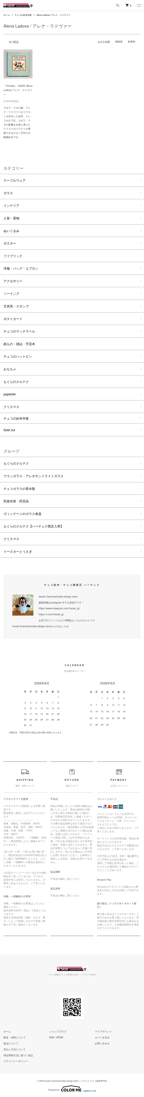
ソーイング (11, 293)
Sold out (9, 429)
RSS (51, 1037)
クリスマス (11, 406)
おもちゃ (10, 369)
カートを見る (102, 1037)
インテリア (11, 205)
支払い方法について (15, 1049)
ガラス (8, 193)
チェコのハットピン (18, 356)
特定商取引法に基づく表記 (18, 1055)
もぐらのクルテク (16, 381)
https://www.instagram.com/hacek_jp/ (59, 608)
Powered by (53, 1089)
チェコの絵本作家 (23, 14)
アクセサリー (13, 281)
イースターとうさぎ (18, 551)
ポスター (10, 243)
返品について (11, 1043)
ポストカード (13, 318)
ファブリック (13, 255)
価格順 (119, 41)
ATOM (59, 1037)
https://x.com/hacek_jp (51, 614)
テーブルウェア (15, 180)
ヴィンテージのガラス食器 (22, 513)
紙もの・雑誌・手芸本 (19, 343)
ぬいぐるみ (11, 230)
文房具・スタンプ (16, 306)
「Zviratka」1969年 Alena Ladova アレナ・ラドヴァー (18, 90)
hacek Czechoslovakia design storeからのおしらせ (40, 626)
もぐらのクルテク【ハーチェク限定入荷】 (34, 526)
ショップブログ (57, 1031)
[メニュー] (138, 5)
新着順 (131, 41)
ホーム (7, 14)
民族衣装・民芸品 (16, 501)
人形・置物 (11, 218)
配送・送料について (15, 1037)
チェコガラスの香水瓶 (19, 488)
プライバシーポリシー (16, 1061)
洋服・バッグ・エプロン (21, 268)
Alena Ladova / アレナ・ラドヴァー (53, 14)
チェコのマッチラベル (19, 331)
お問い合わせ (102, 1043)
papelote (10, 394)
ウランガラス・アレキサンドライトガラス (34, 476)
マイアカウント (103, 1031)
